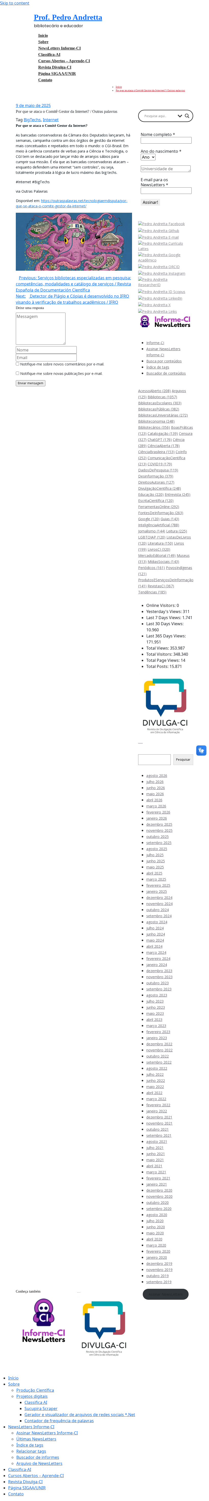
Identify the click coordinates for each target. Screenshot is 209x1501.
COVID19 (160, 464)
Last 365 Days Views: (166, 636)
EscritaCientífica (156, 500)
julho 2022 (155, 1074)
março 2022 (156, 1098)
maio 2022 (155, 1086)
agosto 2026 (156, 775)
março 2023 (156, 1025)
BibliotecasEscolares (159, 403)
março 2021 (156, 1172)
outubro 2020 (157, 1202)
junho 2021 (155, 1153)
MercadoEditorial (157, 555)
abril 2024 (154, 946)
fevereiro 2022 (158, 1104)
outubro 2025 (157, 836)
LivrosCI (159, 549)
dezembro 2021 (159, 1117)
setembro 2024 (159, 915)
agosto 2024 (156, 922)
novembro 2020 (159, 1196)
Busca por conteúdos (164, 361)
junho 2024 (155, 934)
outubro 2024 (157, 909)
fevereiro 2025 (158, 885)
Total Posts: (157, 666)
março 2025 (156, 879)
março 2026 (156, 806)
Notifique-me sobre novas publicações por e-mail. (61, 373)
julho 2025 (155, 854)
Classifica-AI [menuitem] (19, 1469)
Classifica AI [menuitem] (35, 1402)
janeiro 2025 (156, 891)
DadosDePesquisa (158, 470)
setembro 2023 (159, 989)
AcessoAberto (154, 390)
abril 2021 (154, 1165)
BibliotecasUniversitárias (163, 415)
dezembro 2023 (159, 970)
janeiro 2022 (156, 1111)
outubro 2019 (157, 1275)
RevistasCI (161, 586)
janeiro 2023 (156, 1037)
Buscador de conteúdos (166, 373)
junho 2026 (155, 787)
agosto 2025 (156, 848)
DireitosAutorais (156, 482)
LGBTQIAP (151, 537)
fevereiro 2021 (158, 1178)
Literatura (160, 543)
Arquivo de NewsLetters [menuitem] (39, 1463)
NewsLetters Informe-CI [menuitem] (31, 1427)
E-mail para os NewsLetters (154, 182)
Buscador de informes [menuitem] (37, 1457)
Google (149, 518)
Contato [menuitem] (16, 1494)
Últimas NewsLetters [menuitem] (36, 1439)
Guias (170, 518)
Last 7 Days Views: (164, 617)
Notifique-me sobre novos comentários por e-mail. (62, 364)
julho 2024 (155, 928)
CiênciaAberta (164, 445)
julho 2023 (155, 1001)
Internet (51, 119)
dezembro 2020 (159, 1190)
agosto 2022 (156, 1068)
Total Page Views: (163, 660)
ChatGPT (160, 439)
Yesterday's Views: (164, 611)
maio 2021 (155, 1159)
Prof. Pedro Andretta (68, 17)
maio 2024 (155, 940)
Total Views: (158, 648)
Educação (151, 494)
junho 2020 (155, 1226)
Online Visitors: (161, 605)
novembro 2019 (159, 1269)
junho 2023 (155, 1007)
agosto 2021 (156, 1141)
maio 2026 (155, 793)
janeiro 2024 (156, 964)
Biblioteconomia (156, 421)
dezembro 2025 (159, 824)
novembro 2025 (159, 830)
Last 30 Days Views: (165, 623)
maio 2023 (155, 1013)
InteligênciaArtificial (158, 525)
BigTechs (32, 119)
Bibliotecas (162, 396)
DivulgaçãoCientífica (159, 488)
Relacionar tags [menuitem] (31, 1451)
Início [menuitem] (13, 1378)
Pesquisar (146, 751)
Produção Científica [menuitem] (35, 1390)
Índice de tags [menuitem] (29, 1445)
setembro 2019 (159, 1281)
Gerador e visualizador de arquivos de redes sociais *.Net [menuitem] (79, 1414)
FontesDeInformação (160, 512)
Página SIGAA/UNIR (57, 73)
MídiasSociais (163, 561)
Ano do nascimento (161, 151)
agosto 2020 (156, 1214)
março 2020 (156, 1245)
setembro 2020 (159, 1208)
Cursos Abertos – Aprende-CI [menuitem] (36, 1475)
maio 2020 (155, 1233)
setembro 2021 (159, 1135)
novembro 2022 (159, 1050)
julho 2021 (155, 1147)
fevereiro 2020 (158, 1251)
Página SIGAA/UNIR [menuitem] (27, 1488)
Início (119, 86)
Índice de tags (157, 367)
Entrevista (177, 494)
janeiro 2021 (156, 1184)
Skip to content (14, 3)
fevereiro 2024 (158, 958)
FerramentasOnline (158, 506)
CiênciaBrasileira (156, 451)
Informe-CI (155, 342)
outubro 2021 (157, 1129)
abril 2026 (154, 800)
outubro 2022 (157, 1056)
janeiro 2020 (156, 1257)
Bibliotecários (154, 427)
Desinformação (155, 476)
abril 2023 (154, 1019)
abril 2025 (154, 873)
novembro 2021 (159, 1123)
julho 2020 (155, 1220)
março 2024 (156, 952)
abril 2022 (154, 1092)
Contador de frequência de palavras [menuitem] (59, 1420)
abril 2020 (154, 1239)
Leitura (176, 531)
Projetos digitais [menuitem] (32, 1396)
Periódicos (151, 567)
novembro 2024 (159, 903)
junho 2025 (155, 861)
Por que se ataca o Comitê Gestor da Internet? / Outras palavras (150, 90)
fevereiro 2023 (158, 1031)
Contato (45, 80)
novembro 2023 (159, 976)
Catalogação (163, 433)
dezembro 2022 (159, 1043)
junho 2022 (155, 1080)
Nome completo (158, 134)
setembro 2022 (159, 1062)
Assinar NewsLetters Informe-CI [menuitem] (47, 1433)
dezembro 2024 (159, 897)
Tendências (152, 592)
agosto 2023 (156, 995)
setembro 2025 (159, 842)
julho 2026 (155, 781)
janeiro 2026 (156, 818)
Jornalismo (151, 531)
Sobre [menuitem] (14, 1384)
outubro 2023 (157, 983)
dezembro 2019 (159, 1263)
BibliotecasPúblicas (158, 409)
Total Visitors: (159, 654)
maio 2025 (155, 867)
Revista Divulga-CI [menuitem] (25, 1481)
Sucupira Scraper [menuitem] (41, 1408)
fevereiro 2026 (158, 812)
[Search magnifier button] (187, 115)
